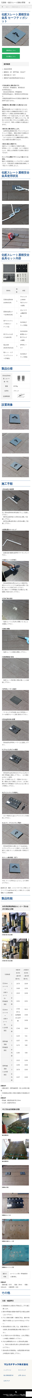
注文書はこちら (11, 56)
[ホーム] (2, 6)
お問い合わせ (22, 1375)
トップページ (7, 1370)
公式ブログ (7, 1380)
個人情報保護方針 (9, 1375)
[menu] (29, 2)
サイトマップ (22, 1370)
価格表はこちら (11, 50)
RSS (15, 1391)
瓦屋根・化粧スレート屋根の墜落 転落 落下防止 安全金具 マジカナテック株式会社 (17, 1395)
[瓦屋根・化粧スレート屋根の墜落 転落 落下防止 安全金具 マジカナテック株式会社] (16, 1364)
